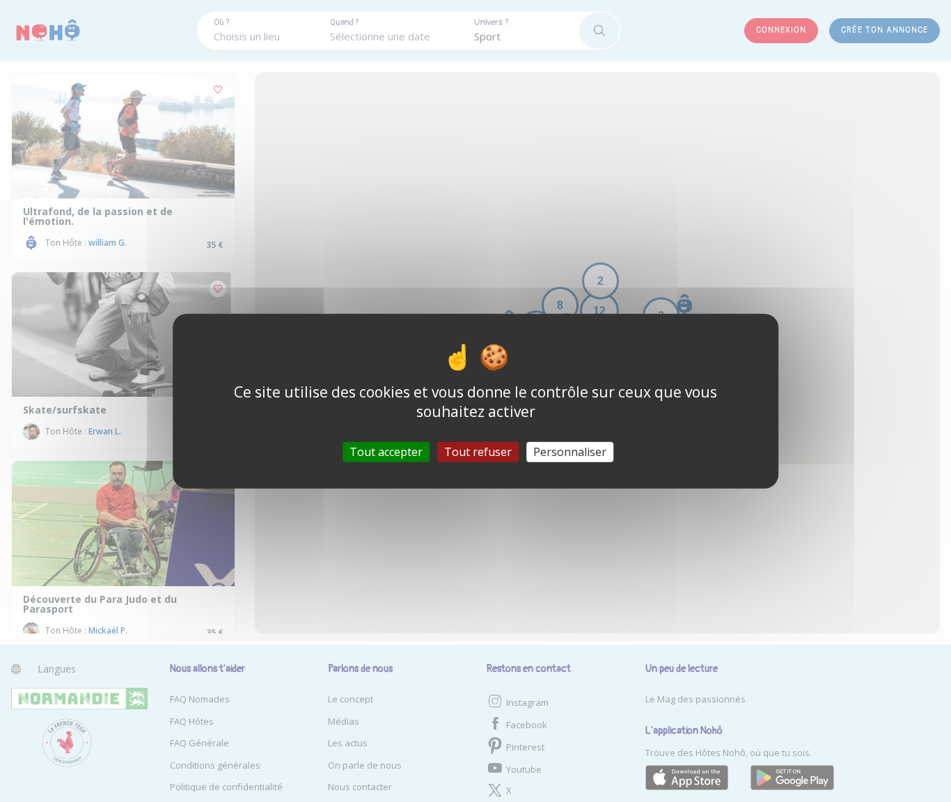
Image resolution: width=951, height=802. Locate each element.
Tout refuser (478, 451)
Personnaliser (569, 451)
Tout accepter (386, 451)
